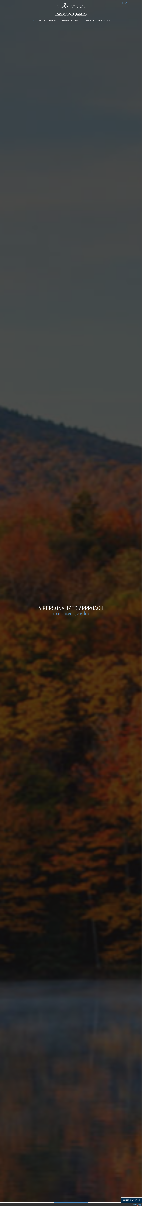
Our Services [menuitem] (53, 21)
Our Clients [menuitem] (66, 21)
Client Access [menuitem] (103, 21)
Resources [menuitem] (78, 21)
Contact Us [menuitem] (90, 21)
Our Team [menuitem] (42, 21)
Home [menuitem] (33, 21)
